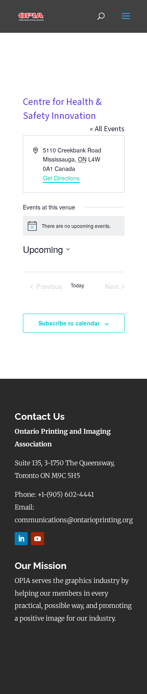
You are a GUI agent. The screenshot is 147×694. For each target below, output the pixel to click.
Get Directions (61, 178)
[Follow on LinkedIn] (21, 538)
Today (77, 285)
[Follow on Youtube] (37, 538)
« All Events (107, 128)
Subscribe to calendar (69, 323)
